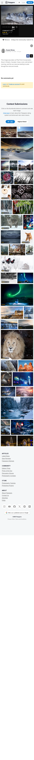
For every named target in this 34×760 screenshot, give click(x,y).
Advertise (5, 498)
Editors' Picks (6, 468)
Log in (5, 84)
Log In (23, 2)
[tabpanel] (17, 287)
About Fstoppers (7, 493)
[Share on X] (31, 56)
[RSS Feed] (29, 506)
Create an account (14, 84)
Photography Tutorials (9, 483)
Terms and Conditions (20, 519)
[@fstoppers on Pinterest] (24, 506)
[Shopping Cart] (19, 2)
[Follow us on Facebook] (14, 506)
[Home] (10, 2)
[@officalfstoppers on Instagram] (4, 506)
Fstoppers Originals (8, 461)
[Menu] (2, 2)
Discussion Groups (8, 473)
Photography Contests (9, 476)
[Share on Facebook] (27, 56)
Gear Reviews (6, 458)
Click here (6, 113)
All (10, 122)
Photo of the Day (7, 471)
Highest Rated (22, 122)
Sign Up (30, 2)
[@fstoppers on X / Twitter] (19, 506)
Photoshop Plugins (8, 486)
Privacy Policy (11, 519)
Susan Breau (10, 50)
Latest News (6, 456)
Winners (6, 40)
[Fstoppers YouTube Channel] (9, 506)
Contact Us (5, 495)
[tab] (10, 121)
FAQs (3, 500)
